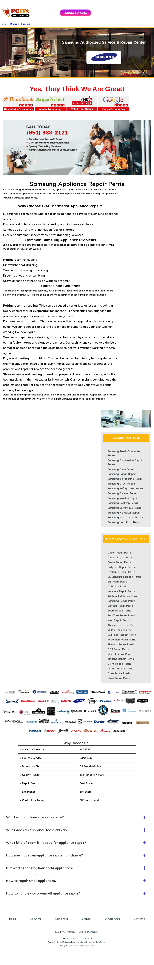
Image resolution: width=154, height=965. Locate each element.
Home (3, 23)
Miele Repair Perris (119, 678)
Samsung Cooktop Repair (123, 502)
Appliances (61, 918)
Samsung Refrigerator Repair (125, 488)
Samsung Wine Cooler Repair (125, 517)
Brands (13, 23)
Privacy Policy (68, 931)
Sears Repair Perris (119, 610)
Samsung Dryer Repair (121, 483)
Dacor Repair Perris (119, 552)
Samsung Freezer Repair (122, 493)
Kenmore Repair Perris (121, 591)
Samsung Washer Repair (123, 498)
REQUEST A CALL (75, 12)
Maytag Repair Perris (120, 605)
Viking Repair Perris (120, 629)
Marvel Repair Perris (120, 654)
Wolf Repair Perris (119, 620)
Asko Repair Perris (119, 673)
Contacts (139, 918)
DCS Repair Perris (118, 649)
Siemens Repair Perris (121, 644)
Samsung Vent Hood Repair (124, 522)
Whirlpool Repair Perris (122, 634)
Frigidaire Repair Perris (122, 571)
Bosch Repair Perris (119, 562)
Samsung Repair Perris (121, 600)
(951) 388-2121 (47, 132)
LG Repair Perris (117, 586)
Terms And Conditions (88, 931)
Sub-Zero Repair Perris (121, 615)
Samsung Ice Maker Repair (124, 512)
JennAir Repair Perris (120, 668)
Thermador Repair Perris (123, 625)
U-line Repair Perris (119, 663)
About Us (35, 918)
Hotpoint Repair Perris (121, 567)
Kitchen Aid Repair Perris (123, 596)
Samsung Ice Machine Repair (125, 478)
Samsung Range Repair (122, 473)
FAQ (57, 931)
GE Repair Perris (117, 581)
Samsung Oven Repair (121, 469)
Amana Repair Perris (120, 557)
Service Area (112, 918)
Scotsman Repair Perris (122, 639)
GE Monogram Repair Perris (124, 576)
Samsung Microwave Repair (124, 507)
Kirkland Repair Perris (121, 658)
